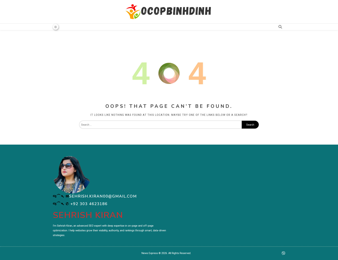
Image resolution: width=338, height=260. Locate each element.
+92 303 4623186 (89, 204)
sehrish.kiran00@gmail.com (103, 196)
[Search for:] (160, 124)
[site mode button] (55, 27)
